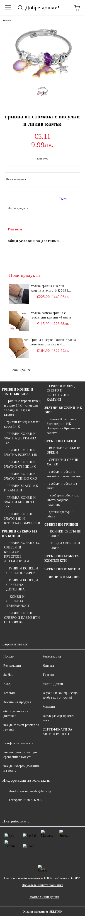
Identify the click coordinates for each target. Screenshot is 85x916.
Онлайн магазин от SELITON (43, 911)
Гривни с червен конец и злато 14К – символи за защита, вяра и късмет (22, 407)
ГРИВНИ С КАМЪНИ (61, 577)
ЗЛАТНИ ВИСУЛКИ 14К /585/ (63, 410)
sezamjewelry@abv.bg (35, 791)
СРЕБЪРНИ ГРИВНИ (61, 524)
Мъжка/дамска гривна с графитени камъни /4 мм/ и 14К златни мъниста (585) (51, 315)
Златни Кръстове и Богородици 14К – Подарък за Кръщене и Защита (63, 426)
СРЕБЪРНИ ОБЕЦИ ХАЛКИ (62, 462)
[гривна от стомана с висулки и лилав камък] (42, 79)
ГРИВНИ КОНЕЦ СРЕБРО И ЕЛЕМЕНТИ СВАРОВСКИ (22, 617)
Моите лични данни (44, 897)
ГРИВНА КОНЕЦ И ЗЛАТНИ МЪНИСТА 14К (20, 502)
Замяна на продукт (17, 702)
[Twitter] (18, 809)
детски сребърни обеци (60, 514)
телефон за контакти (18, 743)
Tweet (63, 199)
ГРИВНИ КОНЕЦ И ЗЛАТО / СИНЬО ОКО (20, 476)
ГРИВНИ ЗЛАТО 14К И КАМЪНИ (21, 488)
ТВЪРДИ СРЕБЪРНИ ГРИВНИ (63, 546)
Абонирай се (21, 370)
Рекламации (12, 665)
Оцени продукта (18, 208)
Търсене (49, 674)
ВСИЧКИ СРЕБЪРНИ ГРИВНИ (64, 534)
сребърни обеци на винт (62, 486)
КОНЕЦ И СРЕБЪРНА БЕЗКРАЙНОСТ (18, 601)
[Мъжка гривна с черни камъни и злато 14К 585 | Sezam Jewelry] (19, 294)
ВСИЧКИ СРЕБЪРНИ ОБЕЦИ (64, 450)
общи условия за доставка (33, 240)
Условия (9, 693)
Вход (6, 684)
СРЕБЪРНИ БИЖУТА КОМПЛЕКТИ (61, 558)
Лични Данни (53, 684)
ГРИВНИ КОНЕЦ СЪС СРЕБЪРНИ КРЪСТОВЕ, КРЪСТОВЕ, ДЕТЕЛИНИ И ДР (22, 552)
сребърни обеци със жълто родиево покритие (63, 500)
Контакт (48, 665)
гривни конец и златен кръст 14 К (22, 424)
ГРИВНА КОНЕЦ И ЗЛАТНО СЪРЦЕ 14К (20, 464)
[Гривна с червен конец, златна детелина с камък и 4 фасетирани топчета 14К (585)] (19, 348)
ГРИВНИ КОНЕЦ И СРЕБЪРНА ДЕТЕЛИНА (22, 585)
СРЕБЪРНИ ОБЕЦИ (60, 441)
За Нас (8, 674)
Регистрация (52, 656)
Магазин (49, 706)
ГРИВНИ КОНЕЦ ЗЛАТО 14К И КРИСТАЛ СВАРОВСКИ (22, 518)
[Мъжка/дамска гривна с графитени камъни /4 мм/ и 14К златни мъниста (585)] (19, 321)
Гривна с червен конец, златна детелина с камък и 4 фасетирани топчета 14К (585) (53, 342)
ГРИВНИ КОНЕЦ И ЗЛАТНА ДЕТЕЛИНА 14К (20, 438)
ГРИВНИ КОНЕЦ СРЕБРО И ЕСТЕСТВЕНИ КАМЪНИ (61, 392)
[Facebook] (8, 809)
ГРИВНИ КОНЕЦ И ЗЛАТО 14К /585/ (17, 392)
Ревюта (15, 229)
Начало (7, 20)
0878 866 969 (32, 800)
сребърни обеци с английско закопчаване (64, 474)
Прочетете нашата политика (42, 885)
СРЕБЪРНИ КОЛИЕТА (62, 569)
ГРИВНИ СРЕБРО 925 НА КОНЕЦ (19, 534)
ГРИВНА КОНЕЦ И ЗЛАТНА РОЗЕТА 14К (20, 453)
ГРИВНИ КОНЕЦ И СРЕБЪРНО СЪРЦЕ (22, 571)
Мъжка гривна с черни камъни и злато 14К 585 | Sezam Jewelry (49, 288)
